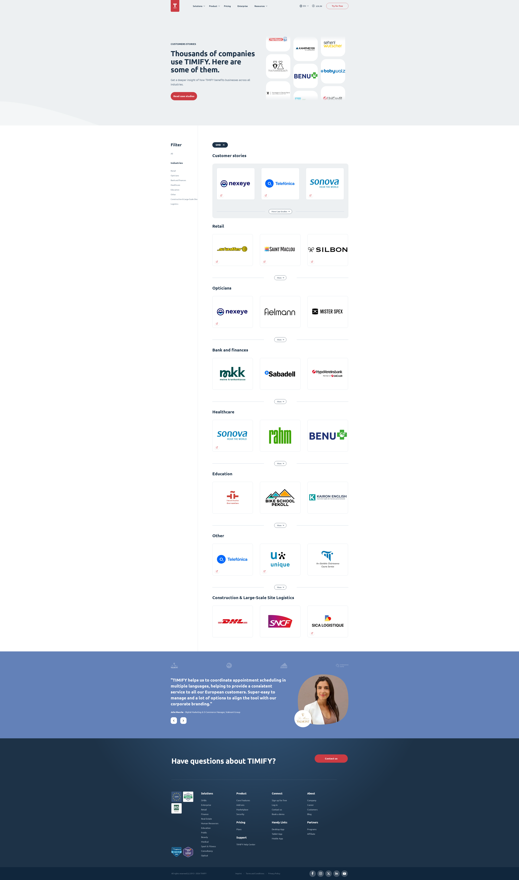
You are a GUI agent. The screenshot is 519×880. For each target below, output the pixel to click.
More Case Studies (279, 211)
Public (204, 832)
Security (240, 814)
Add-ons (240, 805)
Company (311, 800)
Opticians (175, 176)
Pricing (227, 6)
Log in (275, 805)
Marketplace (242, 809)
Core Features (243, 800)
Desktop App (278, 829)
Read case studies (183, 96)
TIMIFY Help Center (245, 844)
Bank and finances (178, 180)
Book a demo (278, 814)
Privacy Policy (274, 873)
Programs (312, 829)
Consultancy (207, 851)
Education (175, 190)
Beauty (204, 837)
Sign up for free (279, 800)
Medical (205, 842)
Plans (239, 829)
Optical (204, 855)
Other (173, 194)
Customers (312, 809)
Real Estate (206, 819)
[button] (174, 720)
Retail (173, 171)
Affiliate (311, 834)
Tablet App (277, 834)
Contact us (331, 758)
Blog (309, 814)
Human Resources (209, 823)
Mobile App (277, 838)
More (279, 278)
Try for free (337, 6)
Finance (205, 814)
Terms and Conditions (255, 873)
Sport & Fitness (208, 846)
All (172, 154)
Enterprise (242, 6)
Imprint (238, 873)
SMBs (204, 800)
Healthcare (175, 185)
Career (310, 805)
